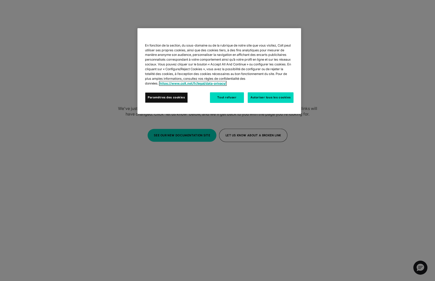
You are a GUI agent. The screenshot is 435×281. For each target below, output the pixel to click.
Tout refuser (226, 97)
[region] (219, 71)
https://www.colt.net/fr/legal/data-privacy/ (193, 83)
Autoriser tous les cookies (270, 97)
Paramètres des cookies (166, 97)
